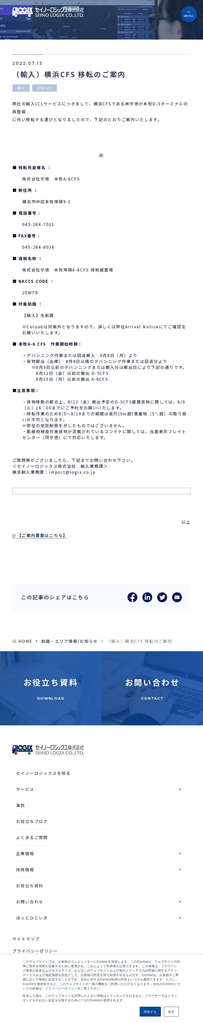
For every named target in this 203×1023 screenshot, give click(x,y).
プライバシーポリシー (61, 988)
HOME (25, 641)
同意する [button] (150, 1011)
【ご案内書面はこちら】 (42, 535)
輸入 (21, 88)
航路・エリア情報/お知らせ (69, 641)
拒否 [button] (171, 1011)
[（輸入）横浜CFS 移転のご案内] (132, 600)
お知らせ (44, 88)
